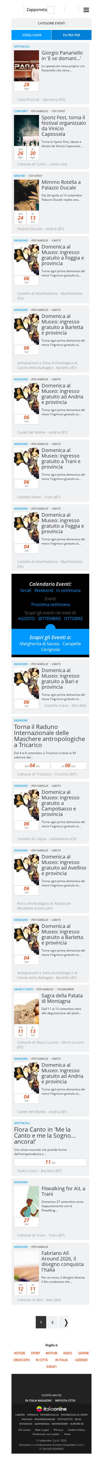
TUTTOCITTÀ (65, 1419)
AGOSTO (26, 618)
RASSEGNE (21, 240)
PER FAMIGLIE (39, 111)
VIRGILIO (32, 1415)
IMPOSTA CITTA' (65, 1400)
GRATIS (56, 240)
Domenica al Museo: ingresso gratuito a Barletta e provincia (62, 324)
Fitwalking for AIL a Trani (63, 1191)
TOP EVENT (58, 111)
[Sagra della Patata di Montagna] (36, 1020)
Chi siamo (24, 1429)
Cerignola (50, 649)
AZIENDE (81, 1360)
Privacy (58, 1429)
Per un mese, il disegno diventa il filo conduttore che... (63, 1279)
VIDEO (67, 1353)
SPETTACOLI (22, 46)
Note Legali (42, 1429)
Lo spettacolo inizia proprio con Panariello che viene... (63, 68)
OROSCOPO (22, 1360)
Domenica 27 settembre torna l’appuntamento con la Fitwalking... (63, 1206)
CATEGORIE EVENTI (51, 23)
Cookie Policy (76, 1429)
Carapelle (71, 643)
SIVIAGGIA (25, 1424)
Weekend (43, 590)
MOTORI (51, 1353)
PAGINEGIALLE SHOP (74, 1415)
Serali (25, 590)
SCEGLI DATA (32, 35)
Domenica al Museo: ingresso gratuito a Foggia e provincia (63, 255)
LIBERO (20, 1415)
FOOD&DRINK (65, 989)
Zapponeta (36, 9)
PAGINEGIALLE (49, 1415)
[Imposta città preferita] (18, 9)
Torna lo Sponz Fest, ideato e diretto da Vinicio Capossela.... (62, 144)
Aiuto (67, 1434)
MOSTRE (19, 176)
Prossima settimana (50, 604)
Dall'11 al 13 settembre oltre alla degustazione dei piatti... (61, 1011)
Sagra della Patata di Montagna (62, 998)
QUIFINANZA (42, 1424)
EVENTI (51, 1367)
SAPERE (83, 1353)
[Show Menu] (86, 10)
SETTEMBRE (49, 618)
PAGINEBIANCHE (44, 1419)
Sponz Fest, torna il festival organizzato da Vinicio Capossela (64, 125)
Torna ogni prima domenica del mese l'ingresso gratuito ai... (63, 273)
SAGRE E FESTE (23, 989)
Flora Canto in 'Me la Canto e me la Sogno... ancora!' (45, 1135)
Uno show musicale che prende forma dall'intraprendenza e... (40, 1152)
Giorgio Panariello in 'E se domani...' (62, 55)
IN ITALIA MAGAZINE (38, 1400)
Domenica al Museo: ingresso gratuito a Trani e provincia (61, 458)
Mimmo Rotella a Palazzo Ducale (61, 185)
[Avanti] (63, 1322)
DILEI (78, 1419)
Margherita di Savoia (39, 643)
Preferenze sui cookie (46, 1434)
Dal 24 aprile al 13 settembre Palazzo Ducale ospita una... (62, 197)
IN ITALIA (61, 1360)
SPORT (35, 1353)
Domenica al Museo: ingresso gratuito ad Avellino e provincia (64, 865)
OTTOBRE (73, 618)
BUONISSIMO (60, 1424)
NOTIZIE (19, 1353)
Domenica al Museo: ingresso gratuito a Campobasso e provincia (61, 803)
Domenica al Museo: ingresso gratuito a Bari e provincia (61, 678)
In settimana (68, 590)
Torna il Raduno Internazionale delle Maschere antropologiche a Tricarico (49, 735)
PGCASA (27, 1419)
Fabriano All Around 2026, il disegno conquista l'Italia (63, 1261)
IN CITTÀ (42, 1360)
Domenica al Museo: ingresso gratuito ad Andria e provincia (62, 393)
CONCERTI (21, 111)
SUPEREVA (77, 1424)
